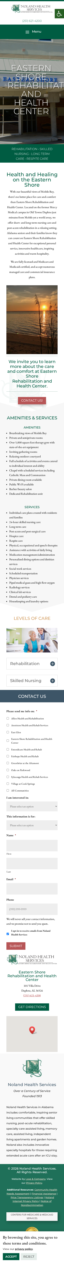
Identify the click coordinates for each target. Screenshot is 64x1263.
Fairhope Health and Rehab (25, 756)
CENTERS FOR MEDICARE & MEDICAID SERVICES (32, 1216)
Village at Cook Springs (23, 783)
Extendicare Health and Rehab (26, 749)
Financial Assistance (44, 1193)
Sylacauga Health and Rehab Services (29, 777)
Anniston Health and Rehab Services (29, 725)
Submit (16, 946)
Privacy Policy (34, 1182)
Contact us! (32, 401)
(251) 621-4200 (32, 21)
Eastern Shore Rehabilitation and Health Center (31, 740)
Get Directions (32, 1007)
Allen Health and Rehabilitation (27, 718)
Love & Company (36, 1178)
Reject (28, 1256)
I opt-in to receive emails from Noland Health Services (30, 932)
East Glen (16, 732)
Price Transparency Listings (27, 1197)
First (9, 853)
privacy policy (24, 1249)
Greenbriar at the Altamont (25, 763)
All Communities (20, 790)
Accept (11, 1256)
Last (9, 871)
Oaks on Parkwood (20, 770)
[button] (59, 13)
